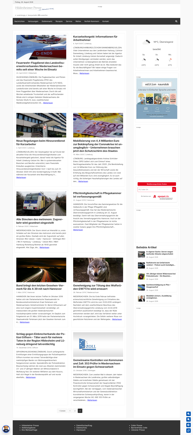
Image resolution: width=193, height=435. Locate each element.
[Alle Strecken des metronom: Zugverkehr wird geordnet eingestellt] (41, 203)
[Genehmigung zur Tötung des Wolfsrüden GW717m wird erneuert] (98, 270)
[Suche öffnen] (176, 21)
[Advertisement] (138, 12)
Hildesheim (32, 73)
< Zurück (62, 411)
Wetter (78, 21)
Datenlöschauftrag (84, 425)
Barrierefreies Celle (139, 428)
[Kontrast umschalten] (188, 425)
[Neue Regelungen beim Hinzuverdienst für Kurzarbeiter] (41, 125)
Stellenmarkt (47, 21)
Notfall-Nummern (91, 21)
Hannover (90, 200)
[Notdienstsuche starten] (174, 189)
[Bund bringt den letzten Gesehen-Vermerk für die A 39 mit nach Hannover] (41, 270)
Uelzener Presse (138, 430)
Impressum (81, 430)
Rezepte (59, 21)
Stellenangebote (28, 428)
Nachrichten (19, 21)
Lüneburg (87, 43)
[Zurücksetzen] (188, 430)
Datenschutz (81, 428)
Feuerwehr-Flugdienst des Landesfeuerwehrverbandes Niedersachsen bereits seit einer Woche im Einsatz (40, 66)
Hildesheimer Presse (30, 425)
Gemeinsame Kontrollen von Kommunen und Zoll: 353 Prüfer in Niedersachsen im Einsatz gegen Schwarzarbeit (98, 363)
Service (69, 21)
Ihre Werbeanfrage (29, 430)
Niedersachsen (93, 292)
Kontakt (105, 21)
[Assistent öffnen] (6, 429)
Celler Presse (136, 425)
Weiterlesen (48, 103)
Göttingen (91, 370)
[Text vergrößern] (188, 414)
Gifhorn (35, 348)
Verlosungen (33, 21)
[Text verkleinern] (188, 419)
